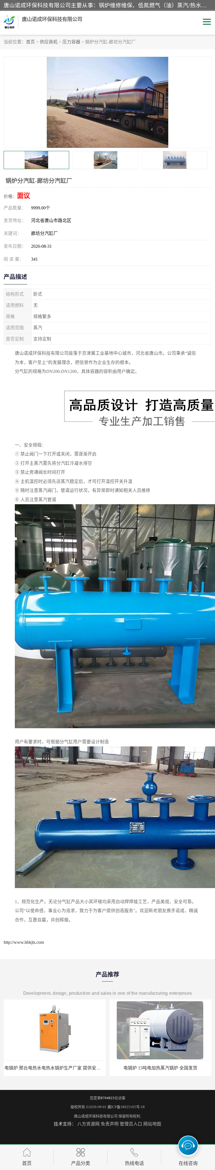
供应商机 (49, 41)
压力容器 (71, 41)
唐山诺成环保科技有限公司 (96, 1116)
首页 (30, 41)
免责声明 (110, 1124)
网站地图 (152, 1124)
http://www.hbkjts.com (24, 942)
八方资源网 (88, 1124)
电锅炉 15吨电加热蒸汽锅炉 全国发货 (160, 1068)
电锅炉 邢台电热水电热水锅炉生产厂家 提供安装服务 (57, 1068)
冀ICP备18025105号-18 (126, 1107)
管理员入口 (131, 1124)
